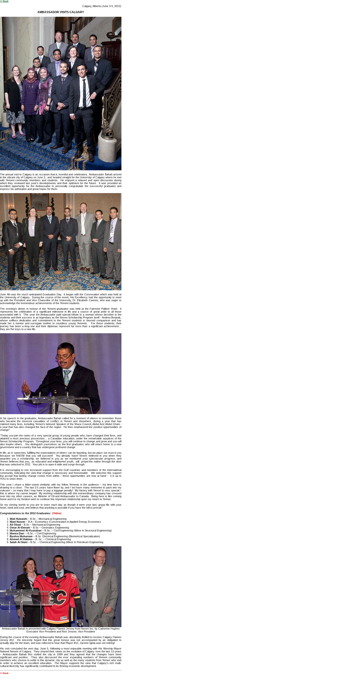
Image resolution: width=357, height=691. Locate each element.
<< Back (4, 1)
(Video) (56, 513)
